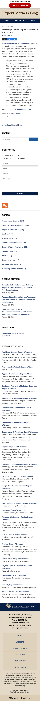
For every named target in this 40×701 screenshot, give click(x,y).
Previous (6, 125)
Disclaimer (20, 655)
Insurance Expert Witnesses (13, 510)
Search (33, 139)
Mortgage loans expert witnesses (15, 43)
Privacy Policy (20, 648)
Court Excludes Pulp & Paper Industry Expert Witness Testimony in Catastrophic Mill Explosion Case (19, 287)
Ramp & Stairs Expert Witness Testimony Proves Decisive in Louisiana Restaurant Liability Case (19, 299)
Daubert (7, 234)
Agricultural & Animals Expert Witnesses (18, 367)
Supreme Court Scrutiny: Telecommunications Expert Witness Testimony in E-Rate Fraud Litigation (17, 311)
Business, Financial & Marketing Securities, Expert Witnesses (20, 387)
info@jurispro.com (20, 628)
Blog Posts (20, 667)
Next (20, 125)
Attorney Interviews (11, 264)
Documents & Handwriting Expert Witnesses (15, 424)
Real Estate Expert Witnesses (14, 575)
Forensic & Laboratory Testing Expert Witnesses (17, 518)
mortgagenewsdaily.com (21, 109)
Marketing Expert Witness (14, 269)
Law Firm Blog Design (19, 698)
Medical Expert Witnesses (12, 544)
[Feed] (5, 205)
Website (20, 642)
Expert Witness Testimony (15, 225)
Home (7, 20)
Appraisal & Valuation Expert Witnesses (18, 374)
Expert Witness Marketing (15, 247)
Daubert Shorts (10, 251)
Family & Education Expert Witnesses (17, 476)
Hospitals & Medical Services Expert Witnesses (17, 487)
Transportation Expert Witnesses (15, 592)
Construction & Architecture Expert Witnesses (16, 409)
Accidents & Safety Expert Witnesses (17, 352)
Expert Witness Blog (20, 13)
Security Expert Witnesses (13, 585)
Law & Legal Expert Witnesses (14, 534)
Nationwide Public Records (13, 333)
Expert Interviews (10, 260)
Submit (20, 193)
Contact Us (20, 20)
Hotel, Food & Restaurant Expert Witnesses (19, 503)
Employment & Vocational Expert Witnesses (20, 432)
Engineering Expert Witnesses (14, 447)
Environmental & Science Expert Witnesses (19, 464)
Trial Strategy (10, 238)
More (33, 20)
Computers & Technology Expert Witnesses (19, 398)
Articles (7, 256)
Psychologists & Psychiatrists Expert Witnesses (17, 567)
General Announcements (14, 243)
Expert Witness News (13, 230)
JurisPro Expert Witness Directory (20, 692)
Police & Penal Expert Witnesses (15, 559)
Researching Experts (15, 113)
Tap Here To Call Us (20, 5)
